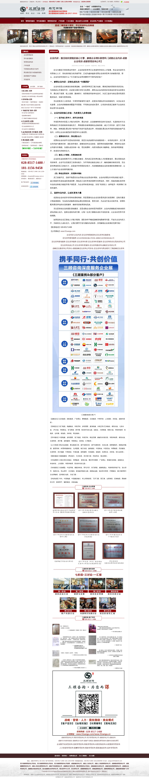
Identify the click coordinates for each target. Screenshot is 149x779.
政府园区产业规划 (30, 76)
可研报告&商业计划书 (31, 69)
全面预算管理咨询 (113, 744)
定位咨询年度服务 (95, 242)
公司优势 (25, 86)
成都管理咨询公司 (67, 737)
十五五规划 (70, 21)
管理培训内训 (52, 21)
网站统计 (104, 771)
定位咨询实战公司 (67, 245)
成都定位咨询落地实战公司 (105, 238)
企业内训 (77, 235)
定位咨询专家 (82, 242)
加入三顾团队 (83, 755)
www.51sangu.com (68, 231)
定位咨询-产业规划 (96, 21)
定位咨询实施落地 (103, 235)
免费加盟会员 (73, 755)
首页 (22, 21)
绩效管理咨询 (90, 748)
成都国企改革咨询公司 (52, 774)
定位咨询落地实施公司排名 (86, 238)
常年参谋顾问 (41, 21)
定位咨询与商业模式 (102, 248)
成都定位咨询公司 (91, 774)
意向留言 (57, 755)
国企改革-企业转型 (82, 21)
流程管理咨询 (78, 744)
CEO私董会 (108, 21)
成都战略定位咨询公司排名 (82, 248)
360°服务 (40, 86)
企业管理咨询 (28, 55)
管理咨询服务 (30, 21)
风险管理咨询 (89, 744)
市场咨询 (27, 79)
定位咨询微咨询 (96, 245)
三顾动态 (51, 46)
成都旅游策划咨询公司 (103, 774)
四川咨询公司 (64, 774)
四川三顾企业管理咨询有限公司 (38, 46)
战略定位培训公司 (109, 245)
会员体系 (103, 1)
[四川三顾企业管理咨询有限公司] (28, 10)
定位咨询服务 (71, 242)
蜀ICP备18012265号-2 (94, 771)
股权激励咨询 (101, 748)
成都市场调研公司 (116, 774)
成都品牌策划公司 (69, 777)
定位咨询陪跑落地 (89, 235)
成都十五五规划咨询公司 (38, 774)
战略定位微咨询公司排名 (62, 248)
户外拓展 (61, 21)
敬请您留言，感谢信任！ (35, 178)
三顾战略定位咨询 (117, 248)
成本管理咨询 (112, 748)
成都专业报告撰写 (112, 741)
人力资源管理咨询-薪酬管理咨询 (71, 748)
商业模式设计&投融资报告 (33, 72)
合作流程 (32, 86)
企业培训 (70, 235)
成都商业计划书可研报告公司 (84, 777)
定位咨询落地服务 (70, 238)
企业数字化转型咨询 (65, 744)
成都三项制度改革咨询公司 (77, 774)
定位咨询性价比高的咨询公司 (114, 242)
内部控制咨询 (100, 744)
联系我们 (117, 1)
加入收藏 (110, 1)
